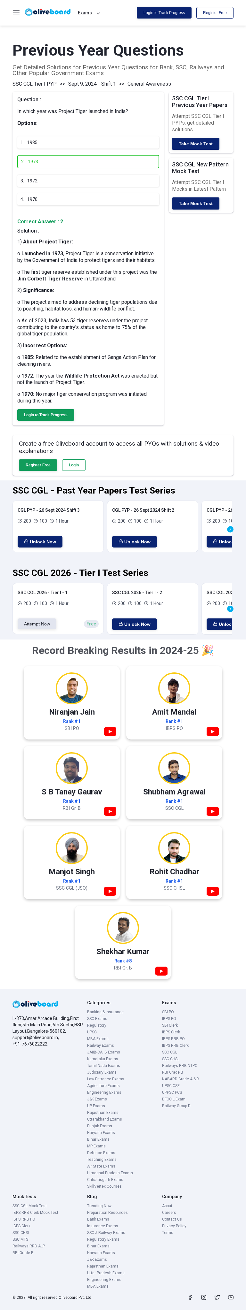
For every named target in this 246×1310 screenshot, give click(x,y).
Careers (169, 1212)
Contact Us (172, 1219)
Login (74, 465)
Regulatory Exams (103, 1239)
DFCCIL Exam (173, 1099)
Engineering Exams (104, 1092)
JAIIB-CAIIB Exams (103, 1052)
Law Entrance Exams (105, 1079)
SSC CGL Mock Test (29, 1206)
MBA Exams (98, 1039)
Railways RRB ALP (28, 1246)
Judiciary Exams (102, 1072)
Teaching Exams (102, 1159)
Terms (167, 1232)
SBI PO (168, 1012)
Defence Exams (101, 1153)
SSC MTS (20, 1239)
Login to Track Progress (164, 13)
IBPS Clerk (171, 1032)
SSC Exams (97, 1018)
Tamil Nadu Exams (103, 1065)
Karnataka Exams (102, 1059)
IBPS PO (169, 1018)
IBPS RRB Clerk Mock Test (35, 1212)
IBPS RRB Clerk (175, 1045)
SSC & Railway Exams (106, 1232)
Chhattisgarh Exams (105, 1179)
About (167, 1206)
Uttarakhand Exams (104, 1119)
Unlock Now (43, 541)
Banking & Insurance (105, 1012)
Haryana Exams (101, 1132)
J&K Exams (97, 1099)
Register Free (215, 13)
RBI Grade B (172, 1072)
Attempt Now (37, 623)
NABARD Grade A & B (180, 1079)
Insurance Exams (102, 1226)
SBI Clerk (170, 1025)
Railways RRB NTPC (179, 1065)
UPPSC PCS (172, 1092)
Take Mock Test (196, 143)
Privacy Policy (174, 1226)
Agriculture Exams (103, 1086)
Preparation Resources (107, 1212)
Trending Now (99, 1206)
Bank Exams (98, 1219)
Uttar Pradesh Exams (106, 1273)
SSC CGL (169, 1052)
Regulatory (96, 1025)
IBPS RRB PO (173, 1039)
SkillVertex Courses (104, 1186)
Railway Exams (100, 1045)
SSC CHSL (170, 1059)
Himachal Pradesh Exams (110, 1173)
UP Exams (96, 1106)
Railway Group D (176, 1106)
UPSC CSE (171, 1086)
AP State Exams (101, 1166)
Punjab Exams (99, 1126)
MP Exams (96, 1146)
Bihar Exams (98, 1139)
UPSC (92, 1032)
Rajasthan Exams (103, 1112)
